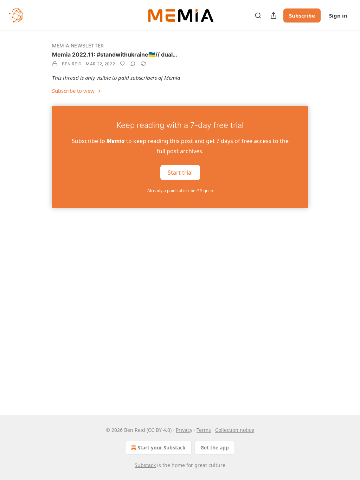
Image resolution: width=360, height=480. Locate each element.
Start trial (180, 172)
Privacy (184, 430)
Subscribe (302, 15)
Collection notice (234, 430)
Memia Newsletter (78, 45)
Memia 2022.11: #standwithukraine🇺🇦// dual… (114, 54)
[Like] (122, 63)
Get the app (214, 447)
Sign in (338, 15)
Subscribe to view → (76, 90)
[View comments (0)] (132, 63)
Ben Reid (72, 63)
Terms (204, 430)
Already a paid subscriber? (180, 191)
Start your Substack (161, 447)
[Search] (258, 15)
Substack (145, 465)
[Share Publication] (273, 15)
